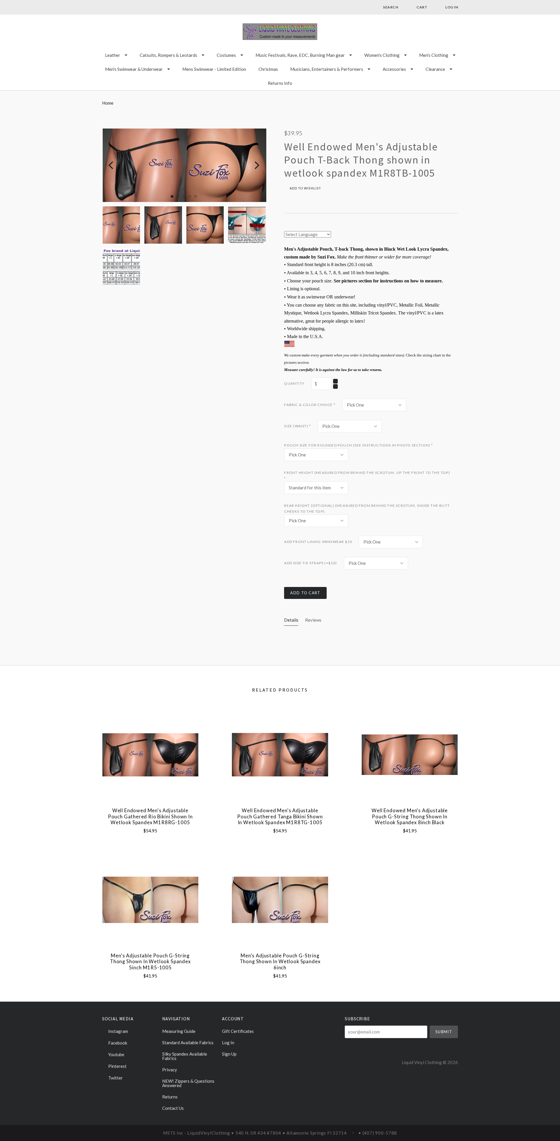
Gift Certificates (238, 1031)
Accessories (394, 69)
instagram (117, 1031)
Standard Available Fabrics (188, 1042)
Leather (112, 55)
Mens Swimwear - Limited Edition (214, 69)
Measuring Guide (178, 1031)
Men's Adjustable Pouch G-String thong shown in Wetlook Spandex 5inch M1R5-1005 (150, 962)
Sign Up (229, 1053)
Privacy (169, 1069)
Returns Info (280, 83)
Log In (228, 1042)
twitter (115, 1077)
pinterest (117, 1066)
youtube (115, 1054)
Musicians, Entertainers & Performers (326, 69)
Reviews (313, 620)
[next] (256, 165)
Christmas (268, 69)
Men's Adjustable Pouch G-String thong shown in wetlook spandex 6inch (280, 962)
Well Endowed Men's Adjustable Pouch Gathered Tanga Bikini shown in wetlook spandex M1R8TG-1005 (280, 816)
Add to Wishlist (304, 188)
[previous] (111, 165)
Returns (170, 1096)
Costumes (226, 55)
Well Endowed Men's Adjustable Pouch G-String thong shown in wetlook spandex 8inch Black (410, 816)
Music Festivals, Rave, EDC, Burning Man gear (300, 55)
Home (107, 103)
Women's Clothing (382, 55)
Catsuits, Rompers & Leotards (168, 55)
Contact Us (173, 1107)
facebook (117, 1042)
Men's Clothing (433, 55)
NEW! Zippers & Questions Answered (188, 1083)
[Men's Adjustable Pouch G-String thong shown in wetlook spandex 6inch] (280, 900)
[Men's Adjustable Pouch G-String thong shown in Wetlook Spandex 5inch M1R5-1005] (150, 900)
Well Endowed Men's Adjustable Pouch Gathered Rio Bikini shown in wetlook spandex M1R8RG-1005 (150, 816)
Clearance (435, 69)
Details (291, 620)
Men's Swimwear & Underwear (134, 69)
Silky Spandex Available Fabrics (184, 1056)
